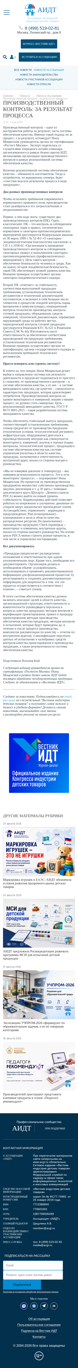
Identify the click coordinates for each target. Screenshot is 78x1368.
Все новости (23, 70)
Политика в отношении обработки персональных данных (30, 1292)
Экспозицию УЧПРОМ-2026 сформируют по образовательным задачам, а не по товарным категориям (34, 1026)
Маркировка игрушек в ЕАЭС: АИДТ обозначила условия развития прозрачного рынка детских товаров (37, 883)
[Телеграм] (44, 1306)
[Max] (24, 1306)
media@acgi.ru (42, 1245)
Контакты (39, 1336)
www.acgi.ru (40, 1162)
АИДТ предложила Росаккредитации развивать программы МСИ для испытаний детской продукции (35, 955)
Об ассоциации (39, 1318)
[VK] (34, 1306)
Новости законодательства (39, 74)
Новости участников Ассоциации (39, 79)
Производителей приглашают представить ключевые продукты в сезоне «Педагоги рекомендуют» (32, 1098)
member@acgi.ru (44, 1228)
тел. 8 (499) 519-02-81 (47, 1242)
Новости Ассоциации (49, 70)
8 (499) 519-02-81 (42, 28)
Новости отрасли (39, 84)
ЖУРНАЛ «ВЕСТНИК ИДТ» (39, 43)
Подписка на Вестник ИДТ (39, 1330)
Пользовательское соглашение (39, 1324)
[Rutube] (54, 1306)
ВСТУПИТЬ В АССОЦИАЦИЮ (39, 56)
